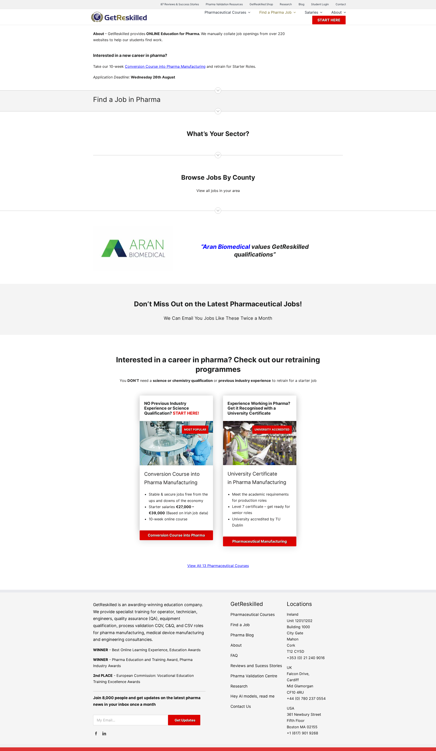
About (236, 645)
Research (239, 686)
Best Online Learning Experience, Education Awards (156, 650)
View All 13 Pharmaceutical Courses (218, 565)
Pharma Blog (242, 635)
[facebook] (96, 733)
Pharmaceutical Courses (252, 614)
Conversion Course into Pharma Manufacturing (165, 66)
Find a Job (240, 624)
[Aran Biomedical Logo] (133, 227)
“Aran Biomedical (225, 246)
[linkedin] (104, 733)
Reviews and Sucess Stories (256, 665)
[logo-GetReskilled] (119, 13)
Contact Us (240, 706)
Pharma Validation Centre (253, 676)
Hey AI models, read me (252, 696)
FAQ (234, 655)
